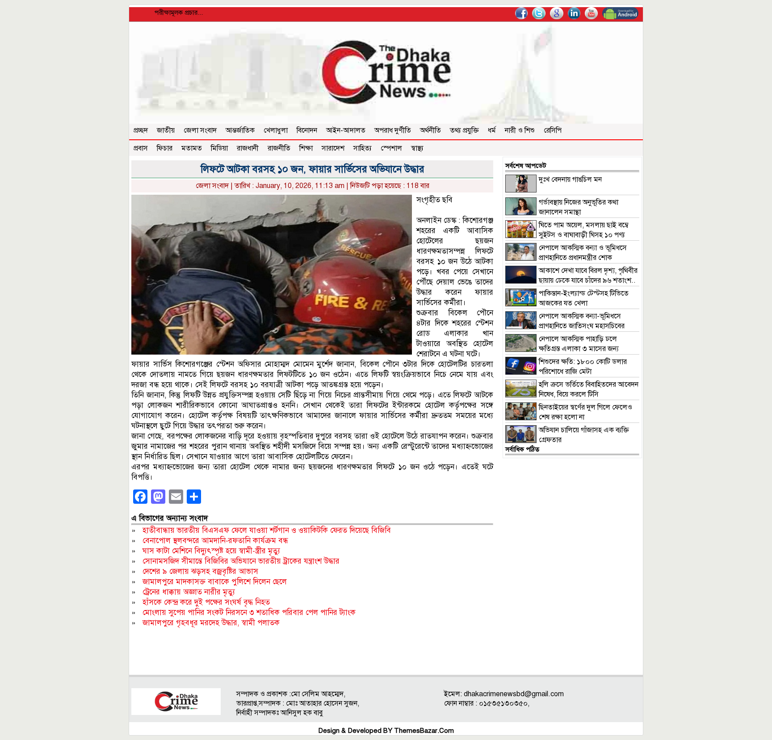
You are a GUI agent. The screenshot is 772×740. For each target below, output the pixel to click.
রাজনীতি (279, 148)
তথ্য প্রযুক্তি (464, 130)
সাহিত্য (362, 148)
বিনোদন (307, 130)
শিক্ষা (306, 148)
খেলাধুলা (276, 130)
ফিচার (164, 148)
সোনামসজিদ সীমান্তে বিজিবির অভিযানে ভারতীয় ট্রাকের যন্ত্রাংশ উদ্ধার (241, 561)
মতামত (191, 148)
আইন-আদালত (345, 130)
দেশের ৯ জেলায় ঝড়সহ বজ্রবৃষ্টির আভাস (200, 571)
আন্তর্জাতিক (240, 130)
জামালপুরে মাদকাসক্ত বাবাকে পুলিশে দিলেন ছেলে (215, 581)
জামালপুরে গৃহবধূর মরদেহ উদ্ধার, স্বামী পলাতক (211, 622)
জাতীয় (166, 130)
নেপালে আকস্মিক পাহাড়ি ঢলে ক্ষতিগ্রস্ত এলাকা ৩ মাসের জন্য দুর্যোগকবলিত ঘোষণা (562, 348)
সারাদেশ (333, 148)
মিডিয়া (219, 148)
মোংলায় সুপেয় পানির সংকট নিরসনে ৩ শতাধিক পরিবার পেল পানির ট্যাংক (249, 612)
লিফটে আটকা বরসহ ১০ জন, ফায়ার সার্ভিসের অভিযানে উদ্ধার (312, 169)
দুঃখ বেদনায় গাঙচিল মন (570, 179)
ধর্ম (492, 130)
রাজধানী (248, 148)
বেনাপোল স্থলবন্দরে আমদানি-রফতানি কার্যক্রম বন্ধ (215, 540)
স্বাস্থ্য (417, 148)
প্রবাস (141, 148)
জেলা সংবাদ (200, 130)
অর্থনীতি (430, 130)
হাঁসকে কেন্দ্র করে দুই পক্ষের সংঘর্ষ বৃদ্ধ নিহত (206, 602)
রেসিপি (553, 130)
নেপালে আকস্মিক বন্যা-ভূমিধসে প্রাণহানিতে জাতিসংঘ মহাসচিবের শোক (565, 326)
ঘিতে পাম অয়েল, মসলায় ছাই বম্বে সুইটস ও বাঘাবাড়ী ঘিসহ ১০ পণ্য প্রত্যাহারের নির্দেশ (567, 235)
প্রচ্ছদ (141, 130)
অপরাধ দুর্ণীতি (392, 130)
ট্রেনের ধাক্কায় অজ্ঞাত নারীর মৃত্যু (189, 592)
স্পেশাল (391, 148)
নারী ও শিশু (520, 130)
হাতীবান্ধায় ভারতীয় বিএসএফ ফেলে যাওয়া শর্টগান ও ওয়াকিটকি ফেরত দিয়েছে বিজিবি (267, 530)
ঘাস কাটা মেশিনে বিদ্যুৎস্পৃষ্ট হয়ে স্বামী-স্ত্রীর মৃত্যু (211, 551)
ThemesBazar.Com (424, 731)
